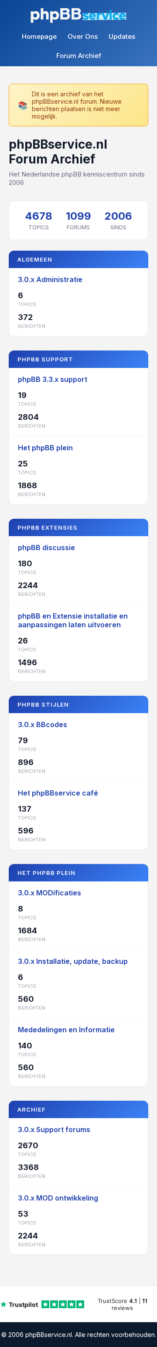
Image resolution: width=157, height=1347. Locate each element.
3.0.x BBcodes (42, 724)
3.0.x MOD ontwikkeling (58, 1198)
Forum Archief (78, 55)
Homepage (39, 36)
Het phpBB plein (45, 447)
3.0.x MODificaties (49, 892)
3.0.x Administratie (50, 279)
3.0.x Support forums (54, 1129)
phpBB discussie (46, 547)
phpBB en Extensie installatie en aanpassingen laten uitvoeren (73, 620)
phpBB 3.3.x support (52, 379)
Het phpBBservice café (58, 793)
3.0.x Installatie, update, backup (73, 961)
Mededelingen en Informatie (66, 1029)
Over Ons (83, 36)
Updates (122, 36)
